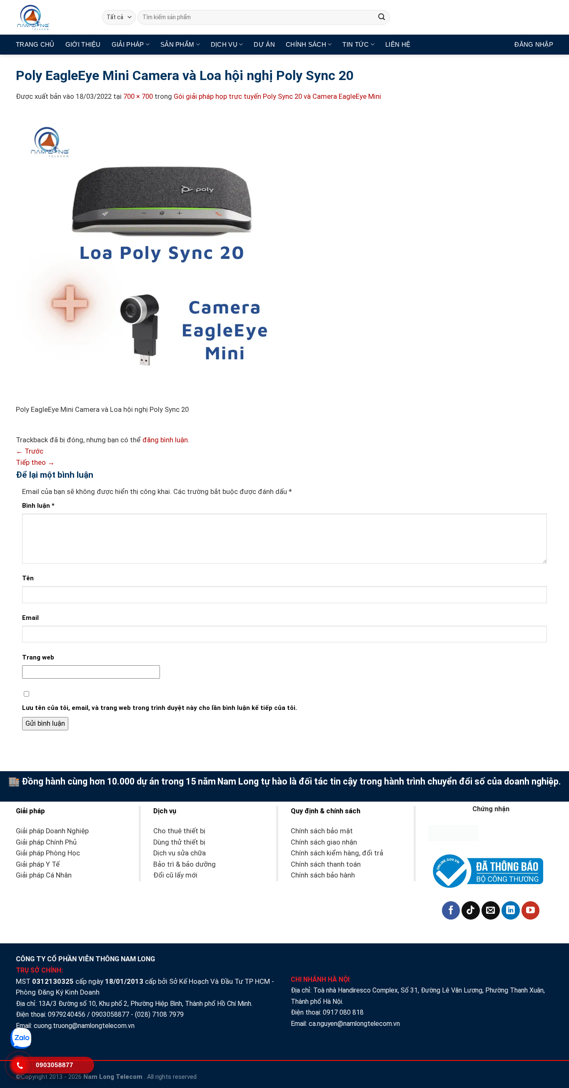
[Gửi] (381, 17)
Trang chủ (35, 44)
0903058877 (110, 1014)
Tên (28, 578)
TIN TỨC (355, 44)
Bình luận (38, 505)
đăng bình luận (165, 440)
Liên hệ (397, 44)
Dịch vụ (224, 44)
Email (30, 618)
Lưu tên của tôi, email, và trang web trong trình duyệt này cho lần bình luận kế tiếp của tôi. (159, 708)
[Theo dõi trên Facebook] (451, 910)
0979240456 (66, 1014)
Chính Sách (306, 44)
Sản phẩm (177, 44)
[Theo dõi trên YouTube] (531, 910)
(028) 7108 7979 (159, 1014)
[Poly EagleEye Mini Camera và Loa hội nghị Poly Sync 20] (161, 258)
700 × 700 (138, 96)
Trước (29, 451)
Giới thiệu (83, 44)
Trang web (38, 657)
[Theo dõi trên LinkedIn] (511, 910)
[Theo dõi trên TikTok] (471, 910)
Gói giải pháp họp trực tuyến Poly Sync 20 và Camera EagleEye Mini (277, 96)
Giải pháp (128, 44)
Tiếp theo (35, 462)
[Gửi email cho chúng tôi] (491, 910)
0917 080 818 (344, 1012)
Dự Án (264, 44)
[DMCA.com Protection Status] (453, 833)
